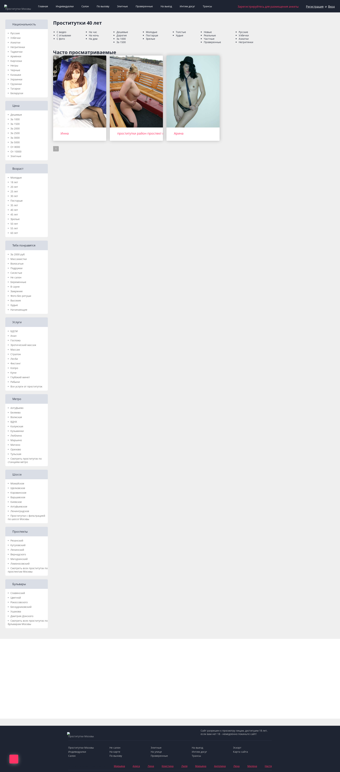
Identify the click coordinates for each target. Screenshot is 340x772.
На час (93, 32)
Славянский (17, 593)
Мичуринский (19, 559)
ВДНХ (13, 421)
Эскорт (237, 747)
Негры (14, 65)
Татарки (15, 88)
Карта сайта (240, 751)
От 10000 (15, 151)
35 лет (14, 205)
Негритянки (17, 47)
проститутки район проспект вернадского (149, 133)
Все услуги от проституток (26, 386)
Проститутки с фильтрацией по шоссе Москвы (26, 517)
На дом (93, 38)
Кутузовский (18, 545)
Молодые (16, 177)
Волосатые (17, 263)
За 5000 (15, 142)
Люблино (16, 435)
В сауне (15, 286)
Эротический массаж (23, 345)
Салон (85, 6)
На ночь (94, 35)
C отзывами (64, 35)
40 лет (14, 210)
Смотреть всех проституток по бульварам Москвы (28, 622)
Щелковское (17, 488)
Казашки (15, 74)
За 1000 (15, 119)
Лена (236, 766)
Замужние (16, 291)
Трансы (207, 6)
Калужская (16, 426)
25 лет (14, 191)
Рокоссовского (19, 602)
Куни (13, 372)
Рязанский (16, 540)
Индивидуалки (65, 6)
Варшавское (17, 497)
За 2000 (15, 128)
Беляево (15, 412)
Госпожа (15, 340)
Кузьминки (17, 431)
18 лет (14, 182)
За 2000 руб (17, 254)
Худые (14, 305)
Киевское (16, 502)
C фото (61, 38)
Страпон (15, 354)
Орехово (15, 449)
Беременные (18, 282)
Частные (209, 38)
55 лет (14, 228)
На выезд (166, 6)
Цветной (15, 597)
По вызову (103, 6)
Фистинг (15, 363)
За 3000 (15, 137)
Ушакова (15, 611)
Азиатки (15, 42)
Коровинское (18, 492)
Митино (15, 444)
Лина (151, 766)
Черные (15, 70)
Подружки (16, 268)
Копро (14, 368)
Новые (208, 32)
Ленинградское (19, 511)
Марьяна (119, 766)
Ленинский (17, 549)
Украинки (16, 79)
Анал (13, 335)
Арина (178, 133)
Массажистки (18, 259)
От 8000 (15, 147)
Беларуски (16, 93)
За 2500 (15, 133)
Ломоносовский (20, 563)
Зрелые (15, 219)
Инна (65, 133)
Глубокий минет (20, 377)
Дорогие (122, 35)
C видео (61, 32)
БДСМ (14, 331)
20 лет (14, 186)
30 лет (14, 196)
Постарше (16, 200)
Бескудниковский (21, 607)
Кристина (168, 766)
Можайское (17, 483)
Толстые (181, 32)
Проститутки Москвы (81, 747)
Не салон (15, 277)
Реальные (210, 35)
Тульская (15, 454)
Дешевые (16, 114)
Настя (268, 766)
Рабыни (15, 382)
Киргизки (16, 61)
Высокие (15, 300)
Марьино (16, 440)
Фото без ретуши (20, 296)
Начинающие (18, 309)
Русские (15, 33)
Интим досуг (187, 6)
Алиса (136, 766)
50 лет (14, 223)
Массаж (15, 349)
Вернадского (18, 554)
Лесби (14, 358)
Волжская (16, 417)
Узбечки (15, 38)
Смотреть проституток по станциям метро (25, 460)
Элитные (122, 6)
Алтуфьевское (18, 506)
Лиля (184, 766)
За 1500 (15, 124)
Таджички (16, 51)
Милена (252, 766)
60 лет (14, 233)
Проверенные (144, 6)
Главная (43, 6)
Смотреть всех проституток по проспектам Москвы (28, 569)
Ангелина (220, 766)
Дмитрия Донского (21, 616)
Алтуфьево (16, 408)
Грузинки (16, 84)
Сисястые (16, 272)
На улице (156, 751)
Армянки (15, 56)
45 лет (14, 214)
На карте (114, 751)
